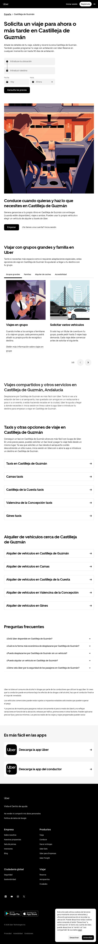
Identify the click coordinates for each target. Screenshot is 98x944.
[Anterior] (80, 362)
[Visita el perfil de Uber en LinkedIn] (6, 896)
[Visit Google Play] (13, 913)
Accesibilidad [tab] (61, 274)
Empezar (11, 227)
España (7, 14)
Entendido (87, 938)
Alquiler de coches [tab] (43, 274)
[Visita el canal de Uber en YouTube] (12, 896)
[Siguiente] (88, 362)
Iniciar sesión (71, 4)
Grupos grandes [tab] (13, 274)
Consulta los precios (17, 90)
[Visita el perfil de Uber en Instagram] (18, 896)
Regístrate (85, 4)
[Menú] (94, 4)
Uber (5, 4)
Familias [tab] (27, 274)
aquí (80, 930)
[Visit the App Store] (30, 914)
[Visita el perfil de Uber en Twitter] (24, 896)
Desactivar (74, 938)
